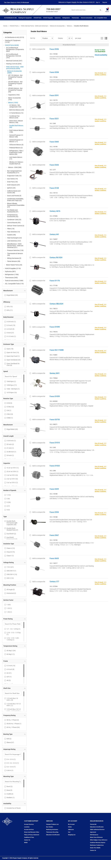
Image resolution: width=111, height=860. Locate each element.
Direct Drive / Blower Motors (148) (16, 121)
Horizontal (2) (11, 593)
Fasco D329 (54, 489)
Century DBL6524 (56, 304)
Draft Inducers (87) (13, 185)
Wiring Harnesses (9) (14, 258)
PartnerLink (93, 824)
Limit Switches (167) (14, 241)
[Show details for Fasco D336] (38, 58)
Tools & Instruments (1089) (14, 280)
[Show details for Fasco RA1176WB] (38, 359)
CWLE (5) (10, 414)
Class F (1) (10, 556)
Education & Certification (53, 834)
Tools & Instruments (86, 18)
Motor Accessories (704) (14, 98)
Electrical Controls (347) (14, 61)
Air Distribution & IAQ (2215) (14, 37)
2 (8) (8, 498)
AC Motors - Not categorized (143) (15, 106)
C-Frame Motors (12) (16, 113)
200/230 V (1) (11, 571)
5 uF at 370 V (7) (12, 482)
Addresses (71, 829)
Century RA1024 (56, 257)
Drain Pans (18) (12, 182)
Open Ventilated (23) (13, 360)
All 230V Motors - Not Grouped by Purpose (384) (15, 83)
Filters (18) (10, 229)
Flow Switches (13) (13, 232)
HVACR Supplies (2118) (13, 268)
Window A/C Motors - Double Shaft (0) (16, 163)
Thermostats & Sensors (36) (15, 254)
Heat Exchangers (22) (14, 238)
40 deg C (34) (11, 650)
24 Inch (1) (10, 455)
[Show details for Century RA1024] (38, 267)
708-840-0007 (53, 9)
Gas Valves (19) (12, 179)
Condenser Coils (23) (14, 219)
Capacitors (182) (14, 95)
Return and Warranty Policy (31, 832)
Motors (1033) (13, 102)
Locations (26, 827)
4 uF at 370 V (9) (12, 479)
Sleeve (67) (10, 742)
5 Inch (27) (10, 333)
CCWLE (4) (10, 407)
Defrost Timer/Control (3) (15, 226)
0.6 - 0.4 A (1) (11, 767)
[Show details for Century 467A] (38, 220)
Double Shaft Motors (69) (16, 126)
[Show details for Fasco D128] (38, 197)
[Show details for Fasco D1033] (38, 475)
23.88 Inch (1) (11, 452)
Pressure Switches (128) (15, 250)
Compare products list (52, 824)
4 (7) (8, 506)
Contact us (27, 840)
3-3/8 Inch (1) (11, 321)
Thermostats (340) (11, 277)
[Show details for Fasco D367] (38, 545)
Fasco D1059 (55, 396)
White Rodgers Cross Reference (98, 840)
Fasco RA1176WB (57, 350)
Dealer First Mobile (95, 847)
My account (71, 824)
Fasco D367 (54, 535)
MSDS (26, 842)
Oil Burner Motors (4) (16, 145)
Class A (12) (11, 548)
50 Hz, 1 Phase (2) (13, 720)
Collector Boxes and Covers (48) (13, 192)
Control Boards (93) (13, 222)
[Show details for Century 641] (38, 244)
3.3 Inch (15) (11, 325)
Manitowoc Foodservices (97, 845)
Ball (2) (9, 739)
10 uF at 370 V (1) (13, 468)
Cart (69, 832)
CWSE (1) (10, 418)
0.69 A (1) (10, 770)
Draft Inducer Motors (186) (16, 131)
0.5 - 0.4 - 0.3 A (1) (13, 763)
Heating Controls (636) (13, 64)
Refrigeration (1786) (12, 274)
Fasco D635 (54, 558)
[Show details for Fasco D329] (38, 498)
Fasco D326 (54, 165)
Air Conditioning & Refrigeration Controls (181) (13, 56)
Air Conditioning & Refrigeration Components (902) (15, 49)
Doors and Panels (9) (14, 196)
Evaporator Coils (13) (14, 176)
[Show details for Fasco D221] (38, 128)
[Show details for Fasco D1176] (38, 290)
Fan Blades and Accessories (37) (12, 211)
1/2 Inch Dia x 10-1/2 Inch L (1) (14, 704)
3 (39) (9, 502)
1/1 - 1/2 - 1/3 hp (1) (13, 629)
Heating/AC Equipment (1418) (12, 41)
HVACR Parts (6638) (12, 45)
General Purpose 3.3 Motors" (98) (16, 136)
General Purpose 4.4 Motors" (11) (16, 140)
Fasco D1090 (55, 327)
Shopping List (71, 834)
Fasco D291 (54, 95)
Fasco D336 (54, 49)
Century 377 (54, 581)
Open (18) (10, 349)
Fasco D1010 (55, 443)
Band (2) (9, 786)
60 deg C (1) (11, 654)
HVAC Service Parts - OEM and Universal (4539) (14, 67)
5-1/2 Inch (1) (11, 336)
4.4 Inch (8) (10, 669)
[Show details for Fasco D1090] (38, 336)
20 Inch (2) (10, 444)
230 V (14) (10, 578)
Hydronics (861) (10, 271)
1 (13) (9, 495)
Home (5, 26)
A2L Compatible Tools (100, 18)
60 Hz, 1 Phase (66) (13, 727)
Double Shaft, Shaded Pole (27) (12, 529)
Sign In (98, 2)
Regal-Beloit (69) (12, 295)
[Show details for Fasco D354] (38, 521)
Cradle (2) (10, 794)
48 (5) (9, 680)
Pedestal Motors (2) (16, 148)
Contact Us (93, 850)
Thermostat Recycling (52, 832)
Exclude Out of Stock (13, 808)
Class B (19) (11, 552)
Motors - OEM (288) (14, 167)
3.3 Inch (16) (11, 665)
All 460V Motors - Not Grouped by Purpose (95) (15, 90)
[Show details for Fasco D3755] (38, 429)
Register (104, 2)
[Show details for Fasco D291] (38, 105)
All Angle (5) (11, 589)
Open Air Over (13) (13, 352)
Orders (70, 827)
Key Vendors (49, 827)
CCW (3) (9, 403)
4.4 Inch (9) (10, 329)
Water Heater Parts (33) (14, 265)
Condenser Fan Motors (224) (14, 117)
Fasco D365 (54, 142)
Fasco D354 (54, 512)
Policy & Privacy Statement (31, 834)
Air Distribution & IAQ (10, 18)
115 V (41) (10, 567)
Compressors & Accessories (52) (12, 215)
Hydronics (58, 18)
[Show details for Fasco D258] (38, 82)
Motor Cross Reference (96, 837)
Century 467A (55, 211)
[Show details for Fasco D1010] (38, 452)
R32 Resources (94, 834)
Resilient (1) (11, 797)
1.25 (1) (9, 608)
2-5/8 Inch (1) (11, 441)
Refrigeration (66, 18)
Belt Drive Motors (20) (16, 110)
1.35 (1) (9, 612)
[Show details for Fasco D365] (38, 151)
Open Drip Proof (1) (13, 356)
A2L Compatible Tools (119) (14, 283)
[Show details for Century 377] (38, 591)
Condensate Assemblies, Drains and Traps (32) (15, 199)
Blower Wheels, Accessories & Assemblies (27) (15, 205)
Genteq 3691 (55, 373)
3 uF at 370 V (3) (12, 475)
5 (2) (8, 510)
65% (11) (10, 310)
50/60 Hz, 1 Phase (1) (14, 723)
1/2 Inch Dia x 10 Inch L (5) (12, 699)
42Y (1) (9, 677)
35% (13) (10, 306)
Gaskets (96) (11, 235)
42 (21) (9, 673)
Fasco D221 (54, 119)
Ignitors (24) (11, 188)
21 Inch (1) (10, 448)
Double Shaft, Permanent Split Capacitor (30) (12, 522)
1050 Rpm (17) (12, 385)
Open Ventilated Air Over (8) (13, 364)
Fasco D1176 (55, 281)
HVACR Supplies (48, 18)
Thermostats (75, 18)
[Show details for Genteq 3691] (38, 383)
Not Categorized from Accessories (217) (14, 172)
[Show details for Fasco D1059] (38, 406)
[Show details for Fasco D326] (38, 174)
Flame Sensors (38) (13, 261)
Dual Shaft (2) (11, 534)
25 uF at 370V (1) (12, 471)
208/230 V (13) (12, 574)
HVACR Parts (37, 18)
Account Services (29, 824)
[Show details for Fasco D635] (38, 568)
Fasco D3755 (55, 419)
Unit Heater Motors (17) (15, 158)
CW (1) (9, 410)
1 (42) (9, 604)
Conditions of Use (29, 837)
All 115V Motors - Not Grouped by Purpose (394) (15, 77)
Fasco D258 (54, 72)
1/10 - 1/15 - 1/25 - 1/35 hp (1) (13, 639)
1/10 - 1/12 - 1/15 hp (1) (14, 633)
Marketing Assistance (52, 829)
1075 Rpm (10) (12, 392)
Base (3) (9, 790)
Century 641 (54, 234)
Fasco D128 (54, 188)
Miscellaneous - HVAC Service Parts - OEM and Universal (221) (15, 245)
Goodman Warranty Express (97, 842)
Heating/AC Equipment (25, 18)
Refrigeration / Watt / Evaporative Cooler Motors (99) (16, 152)
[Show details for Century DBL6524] (38, 313)
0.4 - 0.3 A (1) (11, 759)
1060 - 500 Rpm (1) (13, 389)
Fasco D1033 (55, 466)
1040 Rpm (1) (11, 381)
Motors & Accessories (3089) (14, 72)
